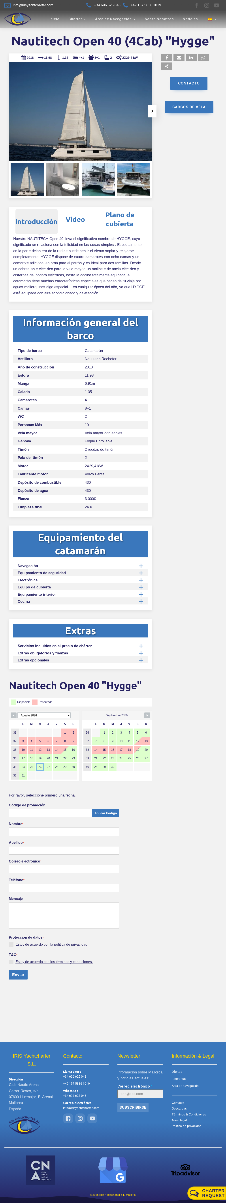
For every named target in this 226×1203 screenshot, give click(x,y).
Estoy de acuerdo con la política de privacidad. (51, 944)
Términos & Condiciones (189, 1114)
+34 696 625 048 (74, 1076)
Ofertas (177, 1071)
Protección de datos (26, 937)
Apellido (16, 842)
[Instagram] (207, 5)
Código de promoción (27, 805)
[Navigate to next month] (147, 715)
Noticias (190, 19)
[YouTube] (217, 5)
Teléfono (16, 880)
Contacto (189, 83)
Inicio (54, 19)
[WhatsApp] (203, 57)
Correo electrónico (25, 861)
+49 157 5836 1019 (76, 1083)
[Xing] (166, 66)
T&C (13, 955)
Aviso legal (179, 1120)
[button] (8, 111)
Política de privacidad (187, 1126)
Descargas (179, 1108)
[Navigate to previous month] (14, 715)
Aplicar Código (105, 813)
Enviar (18, 974)
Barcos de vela (189, 107)
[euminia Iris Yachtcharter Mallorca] (113, 1170)
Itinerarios (179, 1078)
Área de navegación (185, 1086)
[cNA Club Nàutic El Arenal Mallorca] (40, 1170)
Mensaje (16, 899)
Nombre (16, 824)
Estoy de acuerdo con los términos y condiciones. (54, 962)
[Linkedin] (191, 57)
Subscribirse (133, 1107)
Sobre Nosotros (159, 19)
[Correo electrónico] (179, 57)
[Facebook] (197, 5)
